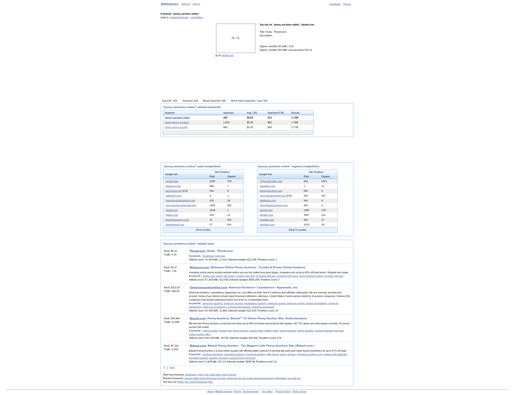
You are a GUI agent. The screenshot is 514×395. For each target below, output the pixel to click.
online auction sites (199, 334)
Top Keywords (250, 391)
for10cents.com (174, 191)
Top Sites (267, 391)
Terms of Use (299, 391)
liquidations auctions (255, 303)
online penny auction (176, 127)
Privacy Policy (283, 391)
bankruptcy (191, 374)
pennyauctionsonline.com (274, 205)
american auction (233, 303)
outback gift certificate (335, 354)
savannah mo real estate (239, 378)
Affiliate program (224, 391)
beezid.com (172, 181)
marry (201, 374)
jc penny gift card (245, 276)
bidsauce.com (173, 186)
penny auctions (287, 330)
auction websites (324, 330)
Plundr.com (197, 250)
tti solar (222, 378)
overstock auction (198, 358)
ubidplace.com (268, 200)
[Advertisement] (186, 48)
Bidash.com (198, 345)
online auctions (305, 330)
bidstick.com (266, 215)
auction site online (212, 276)
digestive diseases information (270, 378)
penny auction (240, 330)
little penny (273, 354)
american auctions (213, 303)
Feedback (334, 4)
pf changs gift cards (287, 276)
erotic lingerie (228, 374)
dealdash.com (267, 186)
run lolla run (294, 378)
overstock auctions (234, 354)
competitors (196, 17)
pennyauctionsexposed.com (181, 205)
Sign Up (185, 4)
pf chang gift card (333, 276)
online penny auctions (177, 122)
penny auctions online (177, 117)
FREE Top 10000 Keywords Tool (195, 382)
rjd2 (207, 374)
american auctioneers (215, 307)
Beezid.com (198, 318)
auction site (225, 330)
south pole (215, 374)
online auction (210, 330)
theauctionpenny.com (177, 219)
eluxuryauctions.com (271, 191)
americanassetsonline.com (180, 200)
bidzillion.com (267, 224)
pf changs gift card (265, 276)
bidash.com (172, 215)
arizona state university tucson (201, 378)
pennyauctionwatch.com (273, 195)
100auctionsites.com (271, 181)
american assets (277, 303)
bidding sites (271, 330)
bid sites (339, 330)
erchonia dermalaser (239, 307)
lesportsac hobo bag (214, 256)
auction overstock (218, 358)
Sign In (196, 4)
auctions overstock (213, 354)
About (210, 391)
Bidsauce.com (199, 267)
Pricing (347, 4)
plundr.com (227, 55)
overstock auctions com (309, 354)
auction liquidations (316, 303)
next (172, 367)
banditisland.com (175, 224)
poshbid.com (267, 219)
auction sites (256, 330)
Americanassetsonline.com (208, 287)
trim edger (229, 276)
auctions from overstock (242, 358)
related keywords (179, 17)
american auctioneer (263, 307)
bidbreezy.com (174, 195)
